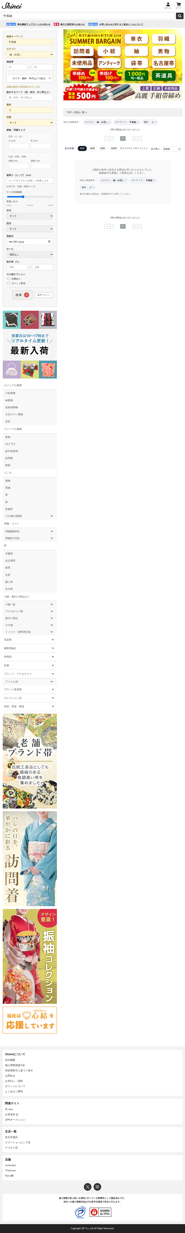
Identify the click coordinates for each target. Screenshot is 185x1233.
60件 (92, 148)
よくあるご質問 (14, 1091)
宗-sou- (9, 1109)
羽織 (7, 487)
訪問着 (9, 458)
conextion (10, 1165)
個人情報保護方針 (15, 1065)
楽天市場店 (11, 1137)
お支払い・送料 (14, 1080)
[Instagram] (97, 1187)
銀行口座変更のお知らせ (73, 24)
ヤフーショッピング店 (17, 1142)
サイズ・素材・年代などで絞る (28, 78)
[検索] (180, 16)
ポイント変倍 (18, 283)
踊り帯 (9, 582)
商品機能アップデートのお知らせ (33, 24)
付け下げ (10, 444)
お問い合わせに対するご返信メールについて (121, 24)
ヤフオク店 (11, 1147)
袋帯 (7, 567)
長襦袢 (9, 509)
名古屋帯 (10, 560)
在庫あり (16, 278)
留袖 (7, 465)
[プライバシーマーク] (80, 1212)
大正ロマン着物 (14, 414)
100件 (114, 148)
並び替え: (155, 149)
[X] (87, 1187)
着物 (7, 480)
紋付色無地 (11, 451)
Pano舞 (9, 1175)
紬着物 (9, 400)
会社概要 (10, 1059)
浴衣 (7, 421)
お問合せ (10, 1075)
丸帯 (7, 574)
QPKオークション (15, 1119)
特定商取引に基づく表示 (19, 1070)
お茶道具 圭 (11, 1114)
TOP (69, 112)
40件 (82, 148)
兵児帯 (9, 589)
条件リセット (43, 295)
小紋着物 (10, 393)
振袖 (7, 436)
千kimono (10, 1170)
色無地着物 (11, 407)
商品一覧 (80, 112)
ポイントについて (15, 1086)
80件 (102, 148)
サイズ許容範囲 (30, 198)
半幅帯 (9, 553)
